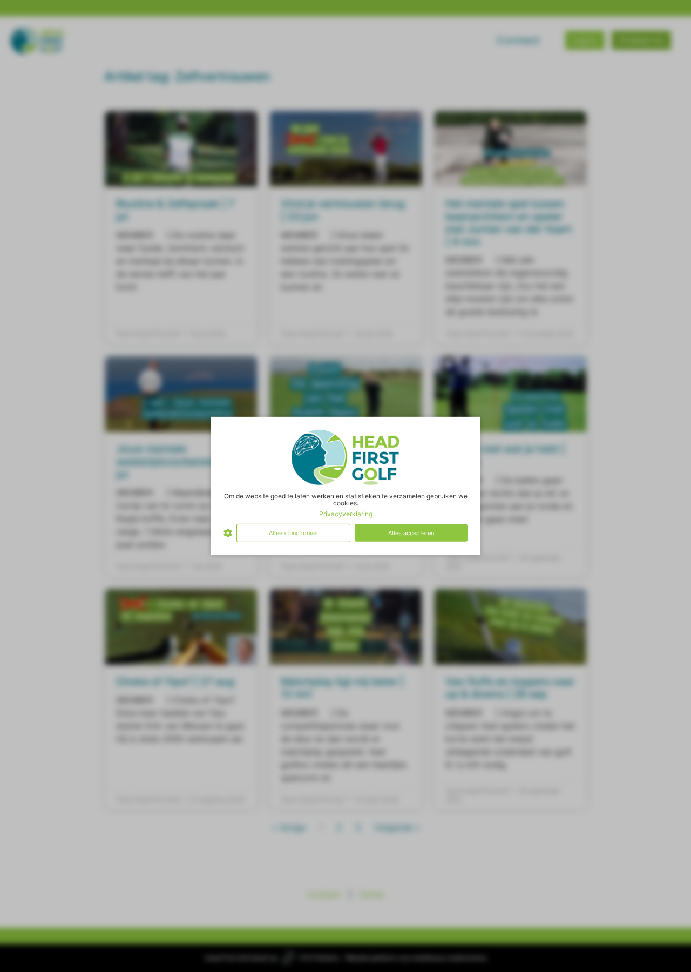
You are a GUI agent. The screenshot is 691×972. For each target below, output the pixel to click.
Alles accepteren (411, 533)
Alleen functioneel (293, 533)
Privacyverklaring (345, 513)
